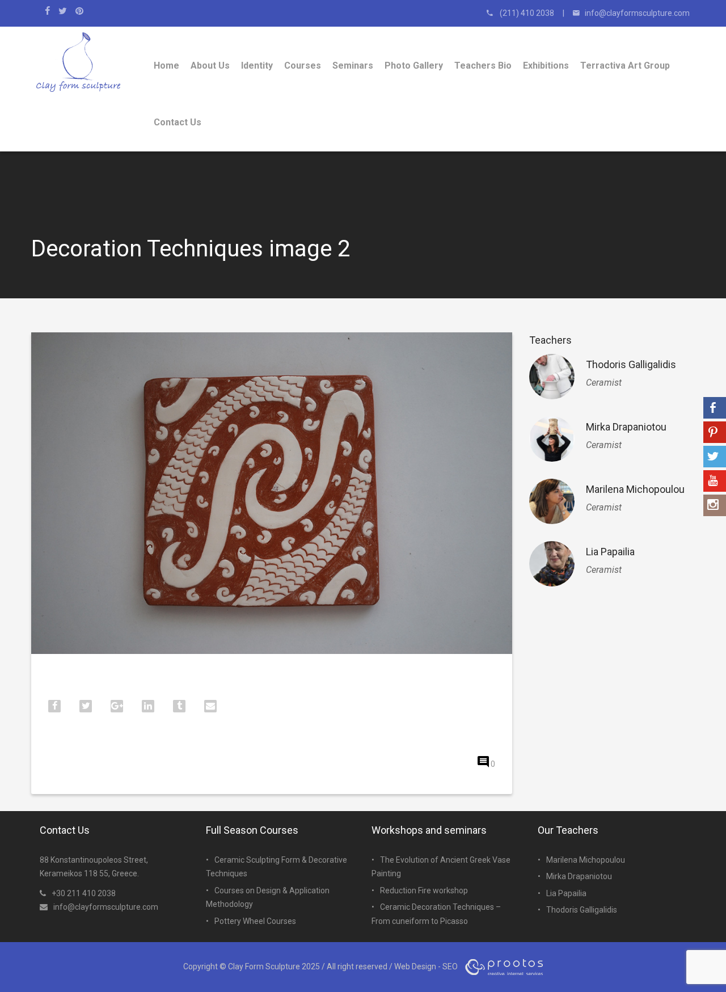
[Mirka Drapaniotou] (552, 439)
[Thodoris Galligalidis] (552, 376)
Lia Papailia (610, 552)
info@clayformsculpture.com (105, 906)
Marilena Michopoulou (635, 489)
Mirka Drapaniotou (626, 427)
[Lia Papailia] (552, 563)
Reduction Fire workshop (424, 890)
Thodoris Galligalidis (631, 364)
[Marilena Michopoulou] (552, 501)
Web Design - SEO (426, 966)
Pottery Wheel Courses (255, 921)
